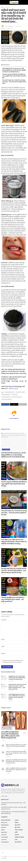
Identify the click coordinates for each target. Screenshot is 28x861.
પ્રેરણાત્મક (17, 834)
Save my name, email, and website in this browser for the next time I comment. (13, 661)
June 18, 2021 (18, 26)
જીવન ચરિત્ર (17, 825)
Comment (4, 620)
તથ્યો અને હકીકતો (19, 830)
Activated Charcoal (9, 392)
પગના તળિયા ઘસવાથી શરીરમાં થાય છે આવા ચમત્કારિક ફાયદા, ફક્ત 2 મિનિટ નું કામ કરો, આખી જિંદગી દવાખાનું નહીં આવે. (10, 735)
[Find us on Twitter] (3, 853)
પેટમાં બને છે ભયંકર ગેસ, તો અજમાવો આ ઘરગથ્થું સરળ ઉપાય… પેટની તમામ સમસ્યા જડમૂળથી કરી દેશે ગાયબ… (14, 81)
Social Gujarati (9, 26)
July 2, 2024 (3, 459)
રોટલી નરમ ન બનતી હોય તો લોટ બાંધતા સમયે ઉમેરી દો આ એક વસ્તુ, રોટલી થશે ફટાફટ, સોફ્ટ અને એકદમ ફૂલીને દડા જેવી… (16, 753)
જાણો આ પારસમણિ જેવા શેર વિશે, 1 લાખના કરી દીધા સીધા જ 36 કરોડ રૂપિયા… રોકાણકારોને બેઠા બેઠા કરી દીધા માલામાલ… (16, 769)
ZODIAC (17, 820)
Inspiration (4, 832)
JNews (5, 856)
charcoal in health (20, 392)
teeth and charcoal (16, 397)
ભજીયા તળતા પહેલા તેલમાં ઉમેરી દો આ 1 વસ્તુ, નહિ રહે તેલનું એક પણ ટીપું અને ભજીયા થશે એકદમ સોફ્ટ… (16, 745)
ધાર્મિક (16, 832)
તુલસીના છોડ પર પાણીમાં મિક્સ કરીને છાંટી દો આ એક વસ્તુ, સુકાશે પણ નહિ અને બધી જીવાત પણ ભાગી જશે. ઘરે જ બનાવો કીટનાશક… (16, 761)
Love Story (3, 834)
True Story (3, 839)
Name (3, 639)
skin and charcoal (6, 397)
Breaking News (5, 825)
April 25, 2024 (3, 574)
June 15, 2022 (11, 691)
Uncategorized (7, 7)
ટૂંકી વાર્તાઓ (17, 827)
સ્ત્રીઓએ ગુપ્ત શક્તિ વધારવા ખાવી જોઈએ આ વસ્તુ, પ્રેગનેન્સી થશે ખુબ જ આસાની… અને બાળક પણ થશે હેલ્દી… (12, 599)
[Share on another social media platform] (23, 404)
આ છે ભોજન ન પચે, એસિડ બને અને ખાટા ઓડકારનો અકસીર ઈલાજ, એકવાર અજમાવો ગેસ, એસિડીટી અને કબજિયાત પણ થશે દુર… (14, 542)
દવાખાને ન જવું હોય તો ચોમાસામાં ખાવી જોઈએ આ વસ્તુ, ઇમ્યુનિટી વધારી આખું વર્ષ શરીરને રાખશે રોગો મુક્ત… (14, 75)
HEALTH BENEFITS (6, 394)
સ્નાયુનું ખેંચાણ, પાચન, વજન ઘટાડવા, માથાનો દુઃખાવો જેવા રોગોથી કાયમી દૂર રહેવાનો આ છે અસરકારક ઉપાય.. (17, 677)
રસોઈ (16, 839)
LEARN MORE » (4, 796)
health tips (14, 394)
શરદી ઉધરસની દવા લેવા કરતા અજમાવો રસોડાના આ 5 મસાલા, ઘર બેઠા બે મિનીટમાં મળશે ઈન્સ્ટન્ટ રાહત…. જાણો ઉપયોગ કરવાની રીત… (17, 687)
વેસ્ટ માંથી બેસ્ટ (18, 842)
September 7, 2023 (4, 488)
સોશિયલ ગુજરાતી (13, 388)
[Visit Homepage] (14, 2)
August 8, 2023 (11, 681)
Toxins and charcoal (7, 399)
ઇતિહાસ (16, 822)
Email (3, 646)
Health (3, 830)
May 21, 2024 (3, 545)
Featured (3, 827)
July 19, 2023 (11, 701)
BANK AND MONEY (5, 820)
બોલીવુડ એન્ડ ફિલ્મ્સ (19, 837)
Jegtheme (4, 858)
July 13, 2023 (3, 516)
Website (3, 653)
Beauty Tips (4, 822)
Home (2, 7)
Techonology (4, 837)
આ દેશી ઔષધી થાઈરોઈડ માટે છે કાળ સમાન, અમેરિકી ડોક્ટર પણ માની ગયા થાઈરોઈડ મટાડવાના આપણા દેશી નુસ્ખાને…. (17, 697)
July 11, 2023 (3, 603)
